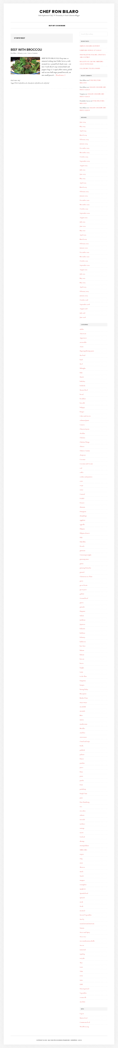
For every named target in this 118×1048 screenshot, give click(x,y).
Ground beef (84, 598)
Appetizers (83, 338)
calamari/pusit (84, 420)
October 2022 (84, 209)
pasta (81, 776)
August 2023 (83, 165)
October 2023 (84, 157)
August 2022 (83, 218)
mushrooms (83, 724)
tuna (81, 980)
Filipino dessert (85, 533)
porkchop (83, 789)
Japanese (82, 624)
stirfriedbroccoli (38, 83)
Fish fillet (83, 542)
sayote (82, 832)
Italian (82, 616)
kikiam (82, 655)
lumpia (82, 685)
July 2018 (82, 313)
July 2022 (82, 222)
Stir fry (82, 919)
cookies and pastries (86, 477)
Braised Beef (84, 390)
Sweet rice (83, 937)
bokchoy (82, 381)
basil (81, 360)
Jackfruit (82, 620)
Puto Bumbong (84, 802)
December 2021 (84, 252)
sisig (81, 859)
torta (81, 976)
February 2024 (84, 139)
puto (81, 798)
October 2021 (84, 261)
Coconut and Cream (86, 464)
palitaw (82, 754)
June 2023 (83, 174)
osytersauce (83, 737)
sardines (82, 824)
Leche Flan (83, 676)
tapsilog (82, 954)
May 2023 (82, 178)
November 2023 (84, 152)
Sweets (82, 945)
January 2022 (84, 248)
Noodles (82, 728)
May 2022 (82, 230)
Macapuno (83, 694)
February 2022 (84, 244)
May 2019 (82, 283)
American (83, 333)
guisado (82, 607)
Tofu (81, 971)
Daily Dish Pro (52, 1040)
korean (82, 659)
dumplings (83, 516)
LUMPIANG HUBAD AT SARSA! (90, 50)
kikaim (82, 650)
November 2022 (84, 204)
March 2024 (83, 135)
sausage (82, 828)
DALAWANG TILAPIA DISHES (90, 68)
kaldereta (83, 642)
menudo (82, 711)
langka (82, 668)
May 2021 (82, 278)
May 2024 (82, 126)
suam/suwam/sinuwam (87, 924)
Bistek (82, 377)
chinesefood (31, 83)
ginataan (82, 550)
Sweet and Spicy (85, 932)
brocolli (82, 403)
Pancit (82, 759)
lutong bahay (84, 689)
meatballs (83, 707)
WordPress (74, 1040)
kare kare (83, 646)
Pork (81, 785)
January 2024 (84, 144)
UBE (81, 984)
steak (81, 902)
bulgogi (82, 407)
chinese (82, 446)
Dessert (82, 503)
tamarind (83, 950)
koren (81, 663)
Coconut (82, 459)
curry (81, 490)
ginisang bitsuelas (85, 568)
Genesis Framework (64, 1040)
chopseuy (83, 455)
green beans (83, 585)
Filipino (82, 529)
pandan (82, 763)
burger (82, 412)
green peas (83, 589)
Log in (82, 1013)
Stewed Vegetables (85, 915)
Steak (81, 906)
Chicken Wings (84, 442)
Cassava (82, 425)
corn (81, 481)
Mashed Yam (84, 698)
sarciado (82, 819)
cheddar (82, 433)
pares (81, 767)
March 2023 (83, 187)
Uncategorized (84, 989)
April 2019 (83, 287)
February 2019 (84, 291)
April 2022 (83, 235)
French (82, 546)
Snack (82, 876)
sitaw (81, 863)
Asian (81, 347)
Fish (81, 537)
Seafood (82, 837)
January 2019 (84, 296)
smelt (81, 871)
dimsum (82, 507)
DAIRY (82, 498)
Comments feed (85, 1022)
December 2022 (84, 200)
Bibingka (83, 368)
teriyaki (82, 958)
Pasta (81, 772)
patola (82, 780)
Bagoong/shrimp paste (87, 351)
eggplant (82, 520)
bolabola (82, 386)
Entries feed (83, 1018)
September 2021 (85, 265)
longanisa (83, 681)
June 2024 (83, 122)
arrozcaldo (83, 342)
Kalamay (82, 637)
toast (81, 967)
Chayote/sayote (84, 429)
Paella (81, 746)
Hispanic (82, 611)
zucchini (82, 1002)
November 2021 (84, 257)
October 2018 (84, 300)
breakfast (83, 399)
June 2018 (83, 317)
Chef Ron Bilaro (59, 11)
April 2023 (83, 183)
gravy (81, 581)
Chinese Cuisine (85, 451)
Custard (82, 494)
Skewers (82, 867)
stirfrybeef (46, 83)
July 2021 (82, 274)
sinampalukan (84, 845)
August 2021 (83, 270)
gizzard (82, 572)
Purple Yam (83, 793)
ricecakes (83, 811)
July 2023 (82, 170)
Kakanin (82, 629)
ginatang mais (84, 559)
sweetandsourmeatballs (87, 941)
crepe (81, 485)
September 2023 (85, 161)
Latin (81, 672)
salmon (82, 815)
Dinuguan (83, 511)
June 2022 (83, 226)
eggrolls (82, 524)
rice (81, 806)
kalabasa (82, 633)
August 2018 (83, 309)
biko (81, 373)
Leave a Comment (32, 53)
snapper (82, 880)
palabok (82, 750)
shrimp (82, 841)
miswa (82, 720)
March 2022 (83, 239)
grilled (82, 594)
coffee (82, 472)
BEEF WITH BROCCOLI (26, 49)
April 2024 (83, 131)
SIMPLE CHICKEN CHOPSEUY (90, 46)
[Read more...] (60, 75)
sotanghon (83, 885)
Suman (82, 928)
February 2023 (84, 191)
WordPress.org (84, 1027)
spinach (82, 898)
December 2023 (84, 148)
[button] (69, 24)
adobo (82, 329)
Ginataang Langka (85, 555)
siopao (82, 854)
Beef (19, 80)
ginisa (81, 563)
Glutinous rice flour (86, 576)
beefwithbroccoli (22, 83)
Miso (81, 715)
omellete (82, 733)
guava (81, 603)
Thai (81, 963)
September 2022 (85, 213)
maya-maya (83, 702)
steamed (82, 911)
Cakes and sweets (85, 416)
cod (81, 468)
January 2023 (84, 196)
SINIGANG (83, 850)
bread (81, 394)
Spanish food (84, 893)
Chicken (82, 438)
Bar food (82, 355)
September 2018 (85, 304)
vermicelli (83, 997)
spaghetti (83, 889)
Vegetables (83, 993)
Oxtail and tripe (85, 741)
